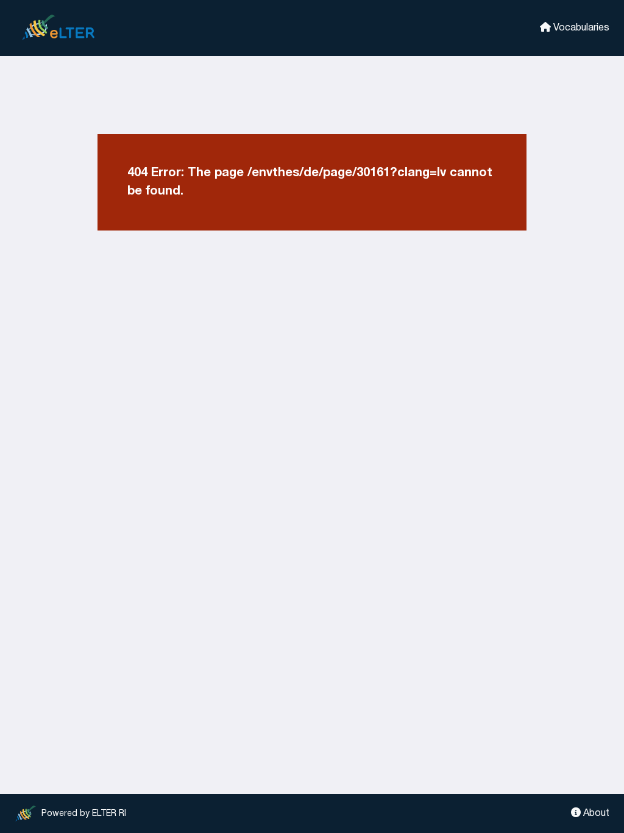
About (595, 813)
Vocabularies (580, 28)
